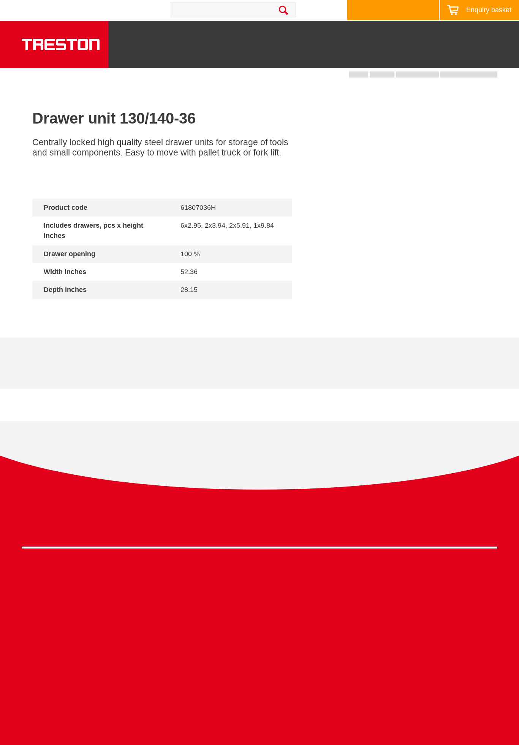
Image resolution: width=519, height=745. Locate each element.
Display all (59, 310)
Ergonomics (276, 615)
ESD (266, 626)
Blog (464, 32)
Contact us (90, 10)
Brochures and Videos (386, 32)
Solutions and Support (312, 32)
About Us (496, 32)
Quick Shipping (280, 580)
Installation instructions (165, 369)
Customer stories (401, 638)
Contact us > (286, 684)
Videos (387, 603)
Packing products (164, 603)
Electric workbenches (169, 615)
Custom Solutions (283, 603)
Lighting (402, 57)
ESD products (159, 591)
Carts (313, 57)
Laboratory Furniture (168, 580)
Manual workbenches (169, 626)
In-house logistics (283, 650)
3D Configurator (399, 580)
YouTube (488, 525)
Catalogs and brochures (410, 591)
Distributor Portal (401, 650)
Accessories (38, 650)
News (437, 32)
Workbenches (200, 57)
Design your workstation (389, 10)
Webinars (391, 615)
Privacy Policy (436, 523)
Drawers (355, 57)
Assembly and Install (168, 707)
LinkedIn (474, 525)
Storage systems (265, 53)
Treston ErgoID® (163, 696)
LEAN (268, 638)
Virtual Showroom (284, 661)
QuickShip (490, 57)
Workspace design (285, 591)
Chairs (445, 57)
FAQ (384, 661)
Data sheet (78, 369)
